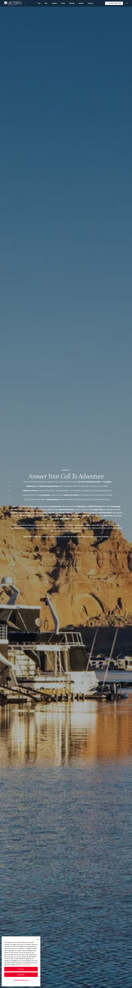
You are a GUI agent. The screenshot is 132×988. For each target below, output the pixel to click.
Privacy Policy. (26, 964)
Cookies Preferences (21, 980)
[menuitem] (39, 3)
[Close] (37, 939)
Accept (21, 969)
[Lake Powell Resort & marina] (13, 3)
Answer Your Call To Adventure (66, 476)
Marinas (66, 470)
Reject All (21, 974)
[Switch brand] (24, 3)
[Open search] (127, 3)
